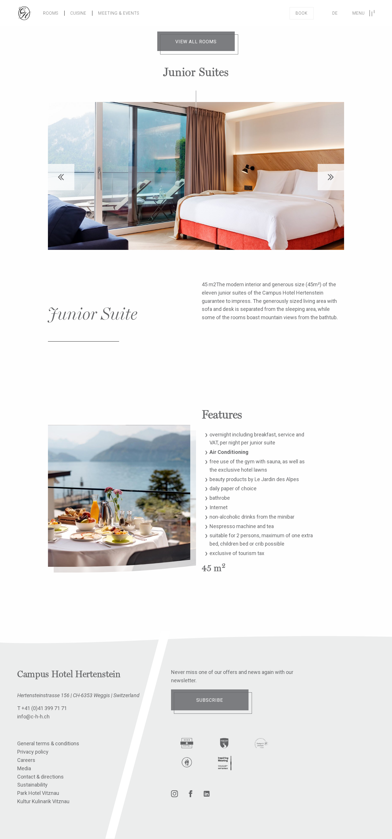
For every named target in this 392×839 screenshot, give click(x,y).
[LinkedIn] (206, 795)
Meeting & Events (118, 13)
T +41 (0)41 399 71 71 (42, 708)
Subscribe (209, 700)
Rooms (51, 13)
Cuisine (78, 13)
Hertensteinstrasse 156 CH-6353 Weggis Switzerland (78, 695)
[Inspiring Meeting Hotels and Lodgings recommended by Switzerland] (224, 763)
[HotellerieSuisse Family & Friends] (187, 763)
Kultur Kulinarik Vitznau (43, 801)
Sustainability (32, 785)
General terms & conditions (48, 743)
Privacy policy (32, 752)
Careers (26, 760)
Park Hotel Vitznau (38, 793)
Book (302, 13)
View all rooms (196, 41)
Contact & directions (40, 777)
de (335, 13)
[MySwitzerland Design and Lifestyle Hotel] (261, 744)
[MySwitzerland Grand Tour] (224, 744)
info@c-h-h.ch (33, 716)
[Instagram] (174, 795)
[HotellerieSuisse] (187, 744)
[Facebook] (190, 795)
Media (24, 768)
